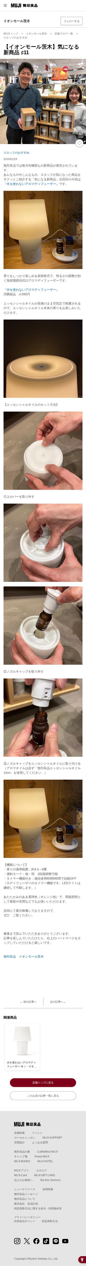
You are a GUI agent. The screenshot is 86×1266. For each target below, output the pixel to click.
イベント (37, 1132)
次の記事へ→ (58, 1001)
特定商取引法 (50, 1221)
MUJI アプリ (21, 1170)
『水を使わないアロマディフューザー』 (31, 184)
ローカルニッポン (24, 1137)
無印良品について (24, 1198)
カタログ (41, 1170)
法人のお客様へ (23, 1180)
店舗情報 (19, 1132)
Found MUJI (42, 1156)
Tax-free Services (50, 1180)
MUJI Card (20, 1175)
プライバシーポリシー (27, 1217)
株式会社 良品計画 (26, 1203)
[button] (5, 5)
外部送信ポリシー (24, 1221)
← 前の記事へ (28, 1001)
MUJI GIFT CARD (44, 1175)
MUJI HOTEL (45, 1161)
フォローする (72, 21)
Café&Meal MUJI (47, 1151)
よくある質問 (40, 1142)
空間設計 (19, 1142)
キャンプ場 (20, 1156)
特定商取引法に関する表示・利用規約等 (38, 1208)
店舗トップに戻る (43, 1082)
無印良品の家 (22, 1151)
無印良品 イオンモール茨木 (24, 956)
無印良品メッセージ (26, 1194)
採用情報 (48, 1189)
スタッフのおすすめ (16, 152)
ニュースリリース (24, 1189)
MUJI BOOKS (22, 1161)
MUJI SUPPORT (52, 1137)
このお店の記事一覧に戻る (43, 1095)
